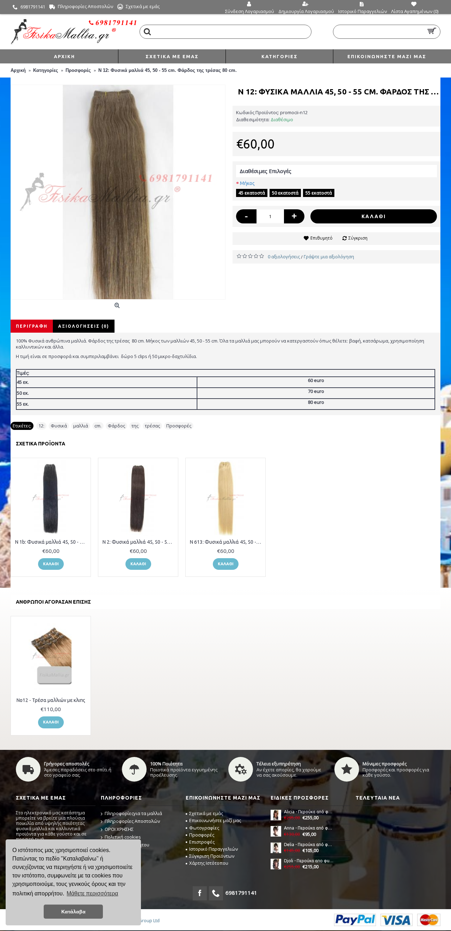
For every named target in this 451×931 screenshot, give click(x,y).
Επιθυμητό (321, 238)
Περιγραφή (32, 326)
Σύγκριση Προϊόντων (211, 856)
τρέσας (152, 426)
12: (41, 426)
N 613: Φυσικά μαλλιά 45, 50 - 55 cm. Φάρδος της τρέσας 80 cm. (227, 542)
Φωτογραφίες (204, 828)
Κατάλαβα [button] (73, 911)
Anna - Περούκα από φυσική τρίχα (309, 828)
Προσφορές (178, 426)
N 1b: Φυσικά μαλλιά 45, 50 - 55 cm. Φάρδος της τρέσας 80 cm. (52, 542)
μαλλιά (80, 426)
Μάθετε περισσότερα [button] (92, 893)
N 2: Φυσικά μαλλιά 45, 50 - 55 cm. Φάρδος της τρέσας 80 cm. (139, 542)
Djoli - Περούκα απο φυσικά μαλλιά (309, 860)
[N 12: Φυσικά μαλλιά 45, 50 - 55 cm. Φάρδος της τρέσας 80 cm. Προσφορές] (118, 192)
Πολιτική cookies (123, 837)
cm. (97, 426)
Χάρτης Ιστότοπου (208, 863)
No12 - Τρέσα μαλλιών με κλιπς (51, 700)
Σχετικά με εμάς (206, 813)
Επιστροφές (202, 842)
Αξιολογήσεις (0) (83, 326)
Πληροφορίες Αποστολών (132, 821)
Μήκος (247, 183)
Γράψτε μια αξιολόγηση (329, 256)
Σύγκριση (357, 238)
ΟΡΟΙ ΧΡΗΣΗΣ (119, 829)
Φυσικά (59, 426)
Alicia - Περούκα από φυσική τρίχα (309, 811)
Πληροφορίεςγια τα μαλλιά (133, 813)
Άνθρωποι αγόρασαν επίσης (53, 602)
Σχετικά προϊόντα (40, 443)
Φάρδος (116, 426)
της (134, 426)
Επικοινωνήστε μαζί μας (215, 820)
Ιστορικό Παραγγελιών (213, 849)
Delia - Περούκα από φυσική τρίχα (309, 844)
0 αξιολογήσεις (284, 256)
